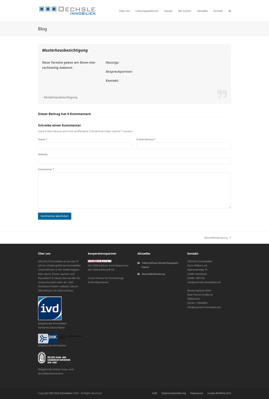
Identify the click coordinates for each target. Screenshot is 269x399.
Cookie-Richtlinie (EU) (219, 393)
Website (42, 154)
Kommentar (46, 169)
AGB (154, 393)
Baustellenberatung (216, 238)
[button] (230, 11)
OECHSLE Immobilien (61, 393)
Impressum (196, 393)
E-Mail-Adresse (146, 139)
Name (42, 139)
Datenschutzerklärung (173, 393)
